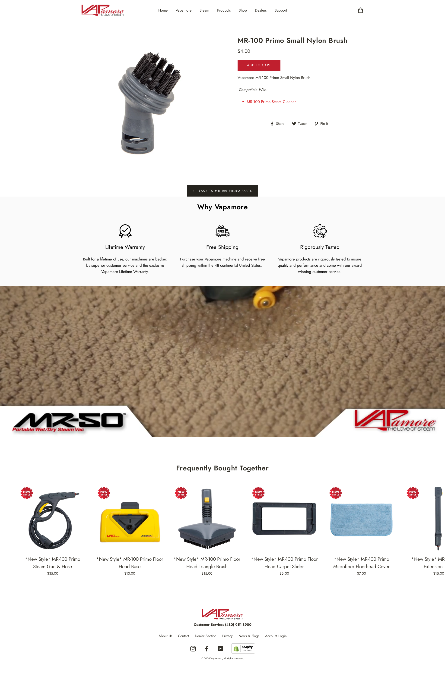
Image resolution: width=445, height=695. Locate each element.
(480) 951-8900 (238, 624)
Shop (243, 10)
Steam (204, 10)
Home (163, 10)
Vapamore (183, 10)
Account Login (276, 636)
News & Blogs (248, 636)
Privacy (227, 636)
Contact (183, 636)
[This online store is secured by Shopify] (243, 649)
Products (224, 10)
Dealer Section (205, 636)
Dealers (261, 10)
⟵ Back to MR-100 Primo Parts (222, 191)
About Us (165, 636)
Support (281, 10)
